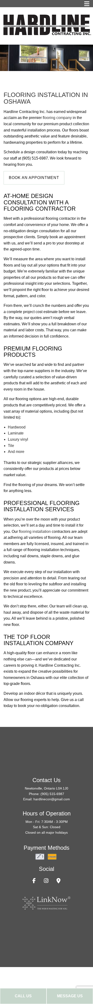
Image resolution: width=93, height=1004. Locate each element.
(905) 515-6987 (52, 794)
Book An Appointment (34, 178)
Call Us (23, 996)
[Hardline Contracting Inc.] (46, 24)
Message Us (70, 996)
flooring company (57, 118)
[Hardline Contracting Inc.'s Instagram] (46, 881)
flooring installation (35, 531)
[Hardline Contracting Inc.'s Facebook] (34, 881)
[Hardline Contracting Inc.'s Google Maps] (58, 881)
